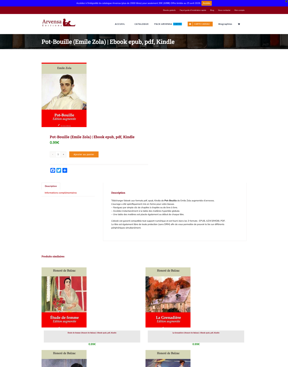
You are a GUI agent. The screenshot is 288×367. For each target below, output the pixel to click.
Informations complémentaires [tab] (61, 192)
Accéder (206, 3)
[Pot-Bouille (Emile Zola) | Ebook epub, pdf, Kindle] (91, 95)
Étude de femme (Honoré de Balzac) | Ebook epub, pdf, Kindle (92, 333)
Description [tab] (51, 186)
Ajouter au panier (84, 154)
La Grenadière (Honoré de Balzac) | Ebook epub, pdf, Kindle (195, 333)
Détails (77, 298)
